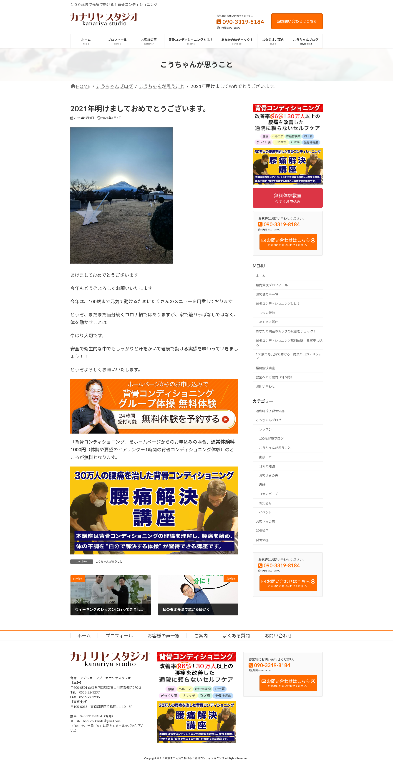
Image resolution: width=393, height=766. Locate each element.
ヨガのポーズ (268, 494)
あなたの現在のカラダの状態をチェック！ (286, 331)
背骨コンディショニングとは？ (278, 303)
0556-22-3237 (89, 692)
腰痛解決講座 (265, 368)
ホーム (260, 276)
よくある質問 (268, 322)
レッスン (265, 429)
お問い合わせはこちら (299, 21)
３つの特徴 (267, 312)
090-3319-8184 (91, 716)
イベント (265, 512)
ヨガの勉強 (267, 466)
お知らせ (265, 503)
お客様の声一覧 (267, 294)
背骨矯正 (262, 531)
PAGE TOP (379, 738)
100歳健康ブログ (271, 438)
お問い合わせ (265, 386)
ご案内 (201, 635)
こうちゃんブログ (268, 420)
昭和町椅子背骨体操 (270, 411)
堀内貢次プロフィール (272, 285)
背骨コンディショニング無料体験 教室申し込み (289, 342)
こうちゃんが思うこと (109, 561)
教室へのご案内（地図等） (275, 377)
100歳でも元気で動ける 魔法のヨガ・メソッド (289, 356)
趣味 (262, 485)
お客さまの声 (268, 475)
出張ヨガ (265, 457)
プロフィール (119, 635)
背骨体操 (262, 540)
